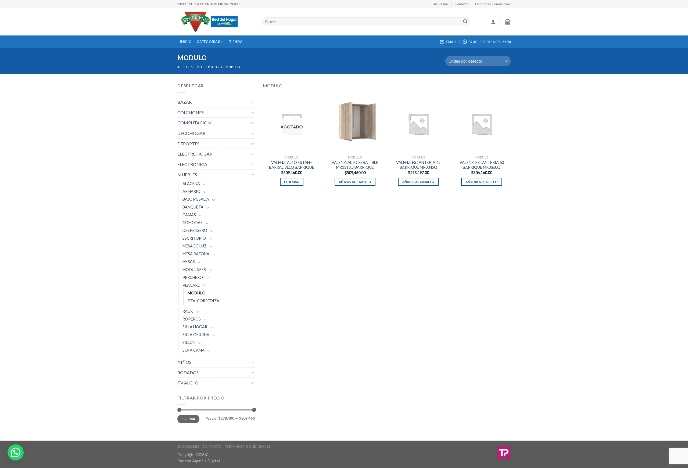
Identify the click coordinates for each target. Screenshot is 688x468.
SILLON (188, 342)
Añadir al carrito (355, 181)
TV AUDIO (187, 382)
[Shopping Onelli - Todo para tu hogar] (215, 21)
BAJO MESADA (195, 199)
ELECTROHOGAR (194, 153)
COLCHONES (190, 112)
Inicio (186, 41)
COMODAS (192, 222)
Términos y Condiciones (492, 4)
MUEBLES (197, 67)
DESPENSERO (194, 230)
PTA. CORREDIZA (203, 300)
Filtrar (188, 419)
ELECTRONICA (192, 164)
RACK (187, 311)
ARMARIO (191, 191)
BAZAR (184, 102)
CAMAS (189, 215)
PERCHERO (192, 277)
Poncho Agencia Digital (198, 461)
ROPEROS (191, 319)
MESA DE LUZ (194, 246)
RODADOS (188, 372)
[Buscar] (465, 22)
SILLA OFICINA (195, 334)
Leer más (291, 181)
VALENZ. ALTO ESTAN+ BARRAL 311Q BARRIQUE (291, 165)
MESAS (188, 261)
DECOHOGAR (191, 133)
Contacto (461, 4)
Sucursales (440, 4)
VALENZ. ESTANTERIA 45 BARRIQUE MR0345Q (418, 165)
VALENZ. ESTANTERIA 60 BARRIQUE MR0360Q (482, 165)
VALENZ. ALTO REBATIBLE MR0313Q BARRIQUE (355, 165)
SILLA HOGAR (194, 327)
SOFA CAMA (193, 350)
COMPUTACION (194, 122)
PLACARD (215, 67)
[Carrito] (507, 22)
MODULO (196, 293)
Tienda (236, 41)
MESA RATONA (195, 253)
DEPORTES (188, 143)
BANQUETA (192, 207)
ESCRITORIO (194, 238)
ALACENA (191, 183)
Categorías (208, 41)
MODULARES (194, 269)
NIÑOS (184, 362)
